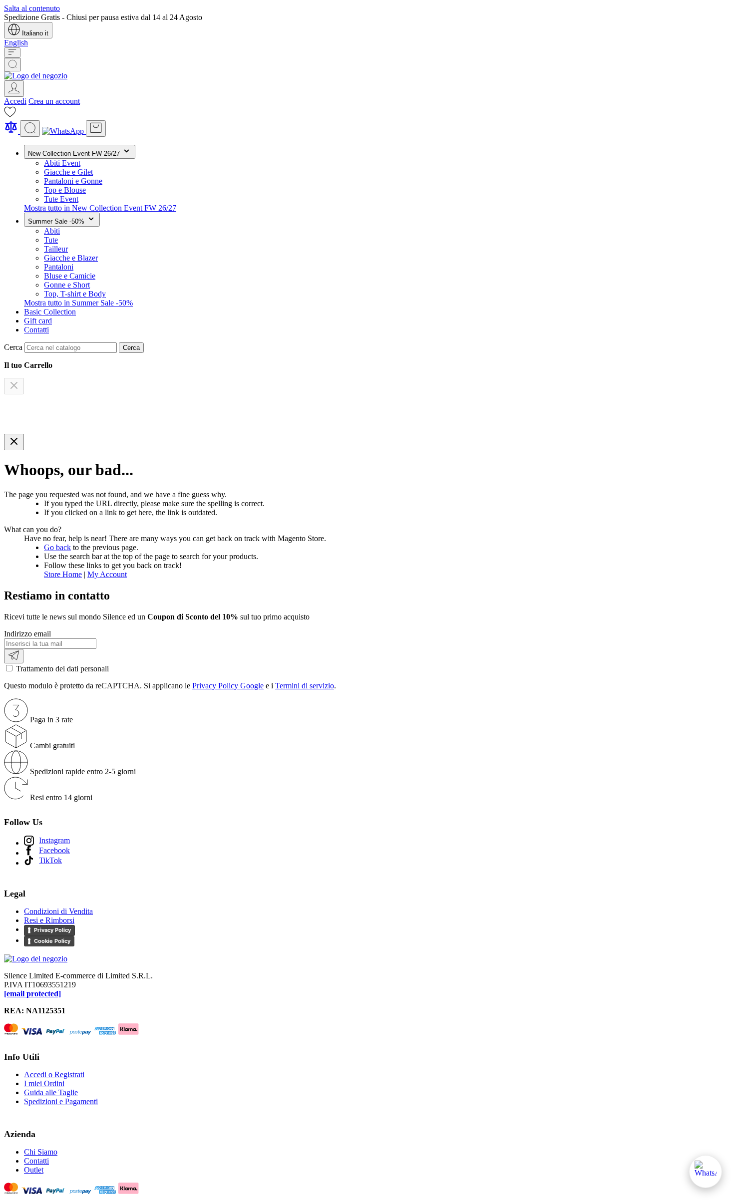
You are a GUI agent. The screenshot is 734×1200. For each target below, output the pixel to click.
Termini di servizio (304, 685)
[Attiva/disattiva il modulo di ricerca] (12, 64)
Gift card (38, 320)
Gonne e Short (67, 285)
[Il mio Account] (14, 88)
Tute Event (61, 199)
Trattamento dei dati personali (62, 668)
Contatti (36, 329)
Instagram (54, 840)
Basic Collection (50, 311)
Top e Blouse (65, 190)
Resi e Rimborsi (49, 920)
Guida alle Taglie (51, 1092)
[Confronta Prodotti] (12, 131)
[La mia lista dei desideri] (10, 115)
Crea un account (54, 101)
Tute (51, 240)
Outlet (33, 1170)
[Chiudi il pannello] (14, 442)
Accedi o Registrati (54, 1074)
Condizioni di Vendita (58, 911)
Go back (57, 547)
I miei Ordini (44, 1083)
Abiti (52, 231)
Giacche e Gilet (68, 172)
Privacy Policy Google (228, 685)
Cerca (131, 347)
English (16, 42)
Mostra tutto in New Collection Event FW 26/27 (100, 208)
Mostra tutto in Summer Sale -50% (78, 303)
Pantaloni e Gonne (73, 181)
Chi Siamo (40, 1152)
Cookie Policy (52, 940)
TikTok (50, 860)
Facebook (54, 850)
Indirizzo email (27, 633)
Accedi (15, 101)
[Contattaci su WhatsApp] (705, 1171)
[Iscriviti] (13, 656)
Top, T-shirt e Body (75, 294)
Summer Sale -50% (57, 221)
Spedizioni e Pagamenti (61, 1101)
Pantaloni (58, 267)
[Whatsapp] (64, 131)
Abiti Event (62, 163)
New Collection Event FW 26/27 (75, 153)
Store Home (63, 574)
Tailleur (56, 249)
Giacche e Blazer (71, 258)
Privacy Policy (52, 929)
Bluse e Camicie (69, 276)
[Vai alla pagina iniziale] (35, 75)
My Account (107, 574)
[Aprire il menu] (12, 52)
